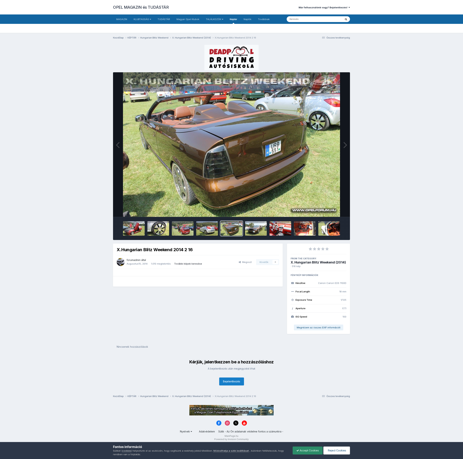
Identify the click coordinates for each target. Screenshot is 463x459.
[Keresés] (346, 19)
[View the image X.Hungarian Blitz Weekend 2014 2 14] (280, 228)
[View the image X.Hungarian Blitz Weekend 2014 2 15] (256, 228)
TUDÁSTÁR (164, 19)
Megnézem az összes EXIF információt (318, 327)
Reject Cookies (336, 450)
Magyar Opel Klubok (188, 19)
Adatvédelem (207, 431)
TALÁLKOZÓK (214, 19)
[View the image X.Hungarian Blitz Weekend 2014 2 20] (134, 228)
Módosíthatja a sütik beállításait (231, 450)
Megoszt (246, 262)
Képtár (233, 19)
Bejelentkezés (231, 381)
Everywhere (330, 19)
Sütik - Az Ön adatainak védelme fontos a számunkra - (250, 431)
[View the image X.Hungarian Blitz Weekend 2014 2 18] (183, 228)
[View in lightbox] (231, 144)
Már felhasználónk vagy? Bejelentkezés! (324, 7)
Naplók (247, 19)
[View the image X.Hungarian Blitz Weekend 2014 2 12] (329, 228)
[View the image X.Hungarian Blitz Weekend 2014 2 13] (305, 228)
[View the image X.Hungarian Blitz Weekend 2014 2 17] (207, 228)
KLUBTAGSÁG (142, 19)
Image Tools (335, 210)
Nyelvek (185, 431)
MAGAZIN (121, 19)
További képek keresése (188, 263)
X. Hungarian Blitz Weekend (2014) (318, 262)
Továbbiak (264, 19)
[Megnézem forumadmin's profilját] (121, 262)
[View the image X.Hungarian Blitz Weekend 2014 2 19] (158, 228)
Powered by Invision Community (231, 439)
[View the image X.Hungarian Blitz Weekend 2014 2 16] (231, 228)
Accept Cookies (309, 450)
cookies (126, 450)
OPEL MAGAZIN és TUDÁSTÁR (141, 7)
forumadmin (134, 259)
